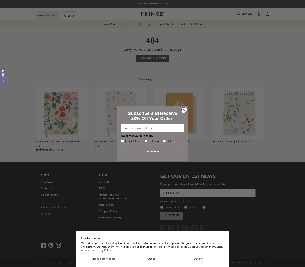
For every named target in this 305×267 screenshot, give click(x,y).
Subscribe (152, 151)
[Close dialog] (184, 110)
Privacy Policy (103, 250)
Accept (151, 259)
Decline (198, 259)
